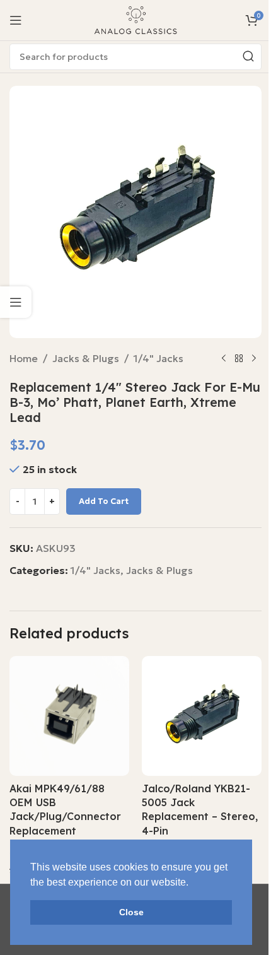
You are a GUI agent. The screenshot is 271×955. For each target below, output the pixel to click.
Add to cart (104, 501)
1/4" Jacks (158, 358)
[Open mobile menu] (15, 20)
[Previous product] (223, 358)
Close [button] (131, 912)
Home (23, 358)
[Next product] (254, 358)
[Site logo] (135, 19)
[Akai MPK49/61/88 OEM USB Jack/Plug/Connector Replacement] (69, 716)
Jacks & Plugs (85, 358)
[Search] (248, 57)
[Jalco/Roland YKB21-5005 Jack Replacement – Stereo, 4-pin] (202, 716)
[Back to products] (238, 358)
